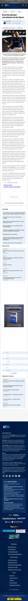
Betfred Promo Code (13, 567)
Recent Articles (5, 246)
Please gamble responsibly (10, 0)
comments (8, 23)
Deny (12, 599)
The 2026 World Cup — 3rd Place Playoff (11, 399)
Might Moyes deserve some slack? (10, 234)
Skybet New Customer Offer (14, 569)
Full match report (8, 185)
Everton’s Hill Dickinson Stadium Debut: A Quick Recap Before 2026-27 (12, 386)
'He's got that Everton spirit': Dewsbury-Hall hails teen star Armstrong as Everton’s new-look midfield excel (13, 238)
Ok (8, 599)
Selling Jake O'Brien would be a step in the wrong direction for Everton (13, 222)
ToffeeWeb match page (12, 182)
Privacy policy (18, 599)
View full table (14, 373)
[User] (26, 5)
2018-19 (12, 11)
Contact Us (12, 575)
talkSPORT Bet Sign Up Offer (14, 565)
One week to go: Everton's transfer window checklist (12, 218)
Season (5, 11)
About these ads (14, 196)
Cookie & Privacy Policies (18, 592)
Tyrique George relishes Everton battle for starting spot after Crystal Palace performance (13, 231)
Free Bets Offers (12, 549)
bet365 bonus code (12, 560)
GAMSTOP (15, 493)
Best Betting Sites (12, 547)
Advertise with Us (14, 578)
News (19, 11)
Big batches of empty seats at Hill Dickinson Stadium (14, 381)
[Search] (23, 5)
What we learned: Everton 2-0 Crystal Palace (12, 243)
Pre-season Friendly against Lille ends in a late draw (13, 271)
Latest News (5, 209)
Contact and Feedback (8, 592)
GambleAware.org (14, 489)
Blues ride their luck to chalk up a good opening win (13, 251)
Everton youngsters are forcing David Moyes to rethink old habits (13, 226)
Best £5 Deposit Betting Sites (14, 554)
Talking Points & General (7, 376)
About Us (12, 580)
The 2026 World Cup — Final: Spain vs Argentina (13, 394)
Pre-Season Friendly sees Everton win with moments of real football (12, 278)
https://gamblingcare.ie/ (15, 471)
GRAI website (21, 508)
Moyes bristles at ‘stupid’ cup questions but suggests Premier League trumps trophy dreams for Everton (14, 213)
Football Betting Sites (13, 551)
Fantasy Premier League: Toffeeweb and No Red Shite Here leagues (13, 258)
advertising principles (14, 2)
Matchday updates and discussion (12, 186)
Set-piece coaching (7, 264)
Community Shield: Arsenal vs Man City (11, 389)
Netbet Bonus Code (12, 562)
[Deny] (26, 597)
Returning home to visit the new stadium (11, 405)
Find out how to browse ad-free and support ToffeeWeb (14, 202)
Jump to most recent (17, 23)
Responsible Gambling (15, 585)
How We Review (13, 582)
